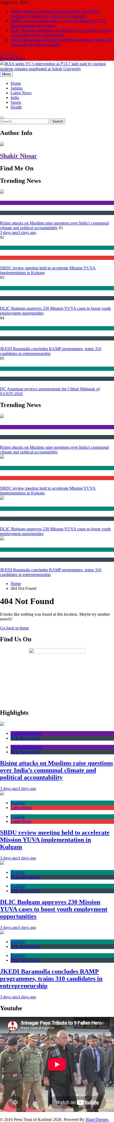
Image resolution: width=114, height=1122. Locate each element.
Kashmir (6, 248)
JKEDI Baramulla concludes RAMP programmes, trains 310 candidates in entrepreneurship (51, 978)
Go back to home (14, 628)
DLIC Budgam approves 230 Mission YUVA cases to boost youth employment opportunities (61, 32)
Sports (16, 102)
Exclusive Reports (13, 203)
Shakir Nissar (18, 155)
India (15, 97)
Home (16, 83)
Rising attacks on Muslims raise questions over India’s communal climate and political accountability (56, 13)
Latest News (21, 93)
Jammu (17, 88)
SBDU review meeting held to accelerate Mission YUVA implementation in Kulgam (54, 839)
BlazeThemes (97, 1119)
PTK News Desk (12, 213)
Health (16, 107)
